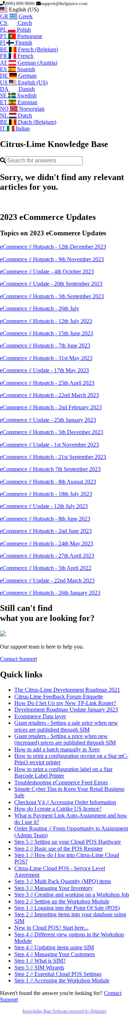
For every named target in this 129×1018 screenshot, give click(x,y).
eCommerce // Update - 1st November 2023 (49, 445)
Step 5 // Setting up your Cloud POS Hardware (67, 842)
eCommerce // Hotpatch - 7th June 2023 (45, 345)
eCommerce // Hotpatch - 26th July (39, 308)
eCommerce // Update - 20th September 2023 (51, 284)
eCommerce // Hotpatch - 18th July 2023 (46, 494)
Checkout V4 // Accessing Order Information (65, 802)
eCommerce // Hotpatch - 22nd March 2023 (49, 395)
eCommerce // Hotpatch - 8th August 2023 (48, 482)
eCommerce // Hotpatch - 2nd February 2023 (51, 407)
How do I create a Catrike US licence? (57, 809)
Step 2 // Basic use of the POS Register (58, 849)
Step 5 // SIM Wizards (39, 967)
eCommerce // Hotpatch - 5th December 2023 (51, 432)
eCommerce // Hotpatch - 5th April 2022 (45, 568)
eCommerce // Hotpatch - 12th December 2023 (53, 247)
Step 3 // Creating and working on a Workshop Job (71, 895)
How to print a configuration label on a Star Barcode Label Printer (63, 772)
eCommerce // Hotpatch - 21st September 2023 (53, 457)
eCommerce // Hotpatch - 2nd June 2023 (46, 531)
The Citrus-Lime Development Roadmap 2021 (67, 690)
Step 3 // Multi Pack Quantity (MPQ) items (62, 881)
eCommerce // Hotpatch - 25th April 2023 (47, 383)
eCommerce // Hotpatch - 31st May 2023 (46, 358)
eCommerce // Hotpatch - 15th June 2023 (46, 333)
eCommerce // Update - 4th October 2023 (47, 271)
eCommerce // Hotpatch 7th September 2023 (50, 469)
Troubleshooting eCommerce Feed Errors (61, 782)
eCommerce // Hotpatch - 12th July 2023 (46, 321)
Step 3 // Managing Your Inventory (53, 888)
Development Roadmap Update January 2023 (66, 709)
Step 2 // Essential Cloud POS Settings (57, 974)
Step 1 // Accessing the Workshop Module (61, 980)
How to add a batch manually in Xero (57, 749)
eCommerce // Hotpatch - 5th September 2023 (52, 296)
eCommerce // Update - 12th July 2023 (44, 506)
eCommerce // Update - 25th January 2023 (48, 420)
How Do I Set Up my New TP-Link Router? (65, 703)
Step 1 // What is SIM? (40, 961)
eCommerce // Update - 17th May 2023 (44, 370)
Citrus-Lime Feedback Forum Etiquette (58, 697)
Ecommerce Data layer (40, 716)
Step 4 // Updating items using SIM (54, 947)
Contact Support (18, 659)
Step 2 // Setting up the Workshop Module (61, 901)
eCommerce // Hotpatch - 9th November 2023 (52, 259)
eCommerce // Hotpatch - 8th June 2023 (45, 519)
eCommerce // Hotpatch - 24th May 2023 (46, 543)
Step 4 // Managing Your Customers (54, 954)
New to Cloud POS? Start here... (51, 928)
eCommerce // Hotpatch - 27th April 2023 (47, 556)
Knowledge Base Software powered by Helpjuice (64, 1011)
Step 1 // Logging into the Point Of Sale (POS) (67, 908)
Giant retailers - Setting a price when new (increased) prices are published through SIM (65, 739)
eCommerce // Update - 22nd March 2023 (47, 580)
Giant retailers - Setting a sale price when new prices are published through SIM (66, 726)
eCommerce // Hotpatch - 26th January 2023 (50, 593)
